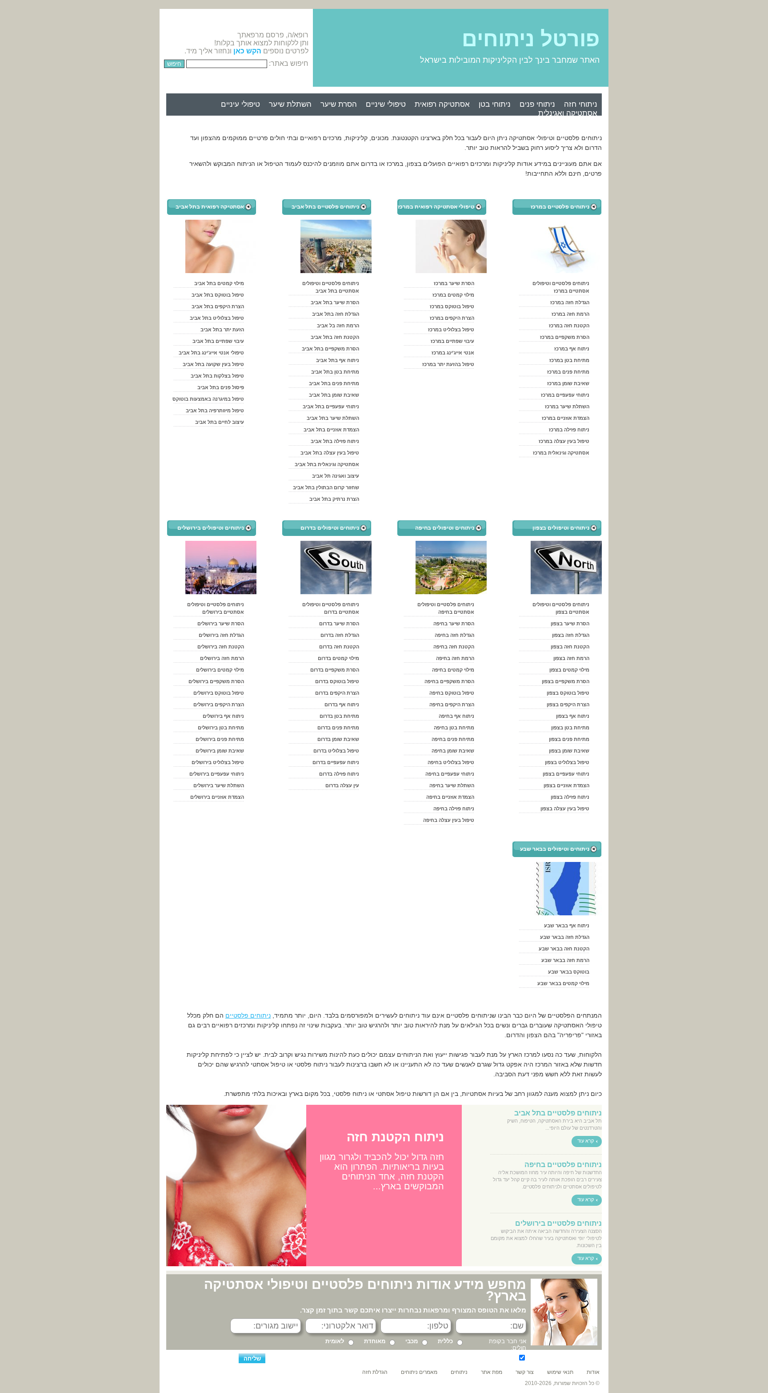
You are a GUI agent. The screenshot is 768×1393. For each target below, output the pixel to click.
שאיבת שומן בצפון (569, 750)
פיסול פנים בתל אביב (220, 387)
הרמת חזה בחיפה (455, 658)
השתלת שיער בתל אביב (333, 418)
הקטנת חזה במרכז (569, 325)
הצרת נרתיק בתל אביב (334, 499)
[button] (174, 1186)
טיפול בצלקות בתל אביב (217, 375)
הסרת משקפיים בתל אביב (330, 348)
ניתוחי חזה (580, 104)
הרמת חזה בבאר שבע (565, 960)
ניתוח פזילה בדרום (339, 774)
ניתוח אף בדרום (341, 704)
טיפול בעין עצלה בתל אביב (329, 452)
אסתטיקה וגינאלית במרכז (561, 452)
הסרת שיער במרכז (454, 283)
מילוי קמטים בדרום (338, 658)
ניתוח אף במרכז (571, 348)
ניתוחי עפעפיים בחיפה (449, 774)
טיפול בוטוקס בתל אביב (218, 295)
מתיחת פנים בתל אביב (334, 383)
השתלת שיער (290, 104)
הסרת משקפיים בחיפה (449, 681)
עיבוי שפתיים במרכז (452, 341)
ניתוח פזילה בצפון (570, 797)
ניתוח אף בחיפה (456, 716)
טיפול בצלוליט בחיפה (451, 762)
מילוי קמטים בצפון (569, 669)
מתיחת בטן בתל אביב (335, 371)
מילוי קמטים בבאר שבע (563, 983)
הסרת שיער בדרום (339, 623)
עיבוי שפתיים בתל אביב (218, 341)
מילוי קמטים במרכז (453, 295)
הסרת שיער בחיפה (453, 623)
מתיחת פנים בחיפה (453, 739)
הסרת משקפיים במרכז (564, 337)
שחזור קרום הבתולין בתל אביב (326, 487)
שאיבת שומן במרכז (568, 383)
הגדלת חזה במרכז (569, 302)
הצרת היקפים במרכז (452, 318)
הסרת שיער (338, 104)
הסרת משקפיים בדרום (334, 669)
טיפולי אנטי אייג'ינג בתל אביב (211, 352)
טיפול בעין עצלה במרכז (564, 441)
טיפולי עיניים (240, 104)
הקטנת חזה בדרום (339, 646)
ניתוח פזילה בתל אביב (335, 441)
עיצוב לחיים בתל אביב (219, 422)
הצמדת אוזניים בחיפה (450, 797)
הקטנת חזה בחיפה (453, 646)
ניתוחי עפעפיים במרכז (565, 395)
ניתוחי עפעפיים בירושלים (216, 774)
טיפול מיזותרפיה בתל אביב (215, 410)
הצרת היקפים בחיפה (451, 704)
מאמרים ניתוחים (419, 1372)
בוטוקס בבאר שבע (568, 971)
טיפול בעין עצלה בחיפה (448, 820)
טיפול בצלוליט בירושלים (218, 762)
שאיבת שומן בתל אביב (334, 395)
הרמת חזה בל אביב (338, 325)
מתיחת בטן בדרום (339, 716)
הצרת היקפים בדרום (337, 693)
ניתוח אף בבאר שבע (566, 925)
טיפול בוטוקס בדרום (337, 681)
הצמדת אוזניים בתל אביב (331, 429)
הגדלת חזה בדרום (339, 635)
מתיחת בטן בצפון (570, 727)
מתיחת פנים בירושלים (220, 739)
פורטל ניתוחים (531, 39)
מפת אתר (491, 1372)
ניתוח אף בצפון (572, 716)
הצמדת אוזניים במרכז (565, 418)
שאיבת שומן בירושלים (220, 750)
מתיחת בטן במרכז (569, 360)
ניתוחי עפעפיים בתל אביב (331, 406)
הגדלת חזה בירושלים (221, 635)
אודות (593, 1372)
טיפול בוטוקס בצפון (568, 693)
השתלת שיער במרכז (567, 406)
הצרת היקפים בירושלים (218, 704)
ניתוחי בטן (495, 104)
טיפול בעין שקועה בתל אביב (213, 364)
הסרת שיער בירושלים (220, 623)
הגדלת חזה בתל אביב (335, 314)
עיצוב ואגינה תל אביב (335, 476)
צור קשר (525, 1372)
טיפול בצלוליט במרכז (451, 329)
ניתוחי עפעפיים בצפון (566, 774)
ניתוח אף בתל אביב (337, 360)
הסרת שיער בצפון (570, 623)
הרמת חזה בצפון (571, 658)
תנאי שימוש (560, 1372)
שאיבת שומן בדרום (338, 739)
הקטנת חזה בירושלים (220, 646)
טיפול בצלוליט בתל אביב (217, 318)
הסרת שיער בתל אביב (335, 302)
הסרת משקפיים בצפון (565, 681)
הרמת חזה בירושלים (222, 658)
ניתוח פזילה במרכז (569, 429)
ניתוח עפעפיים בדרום (335, 762)
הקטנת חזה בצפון (570, 646)
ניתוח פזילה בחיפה (453, 808)
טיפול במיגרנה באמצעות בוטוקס (208, 399)
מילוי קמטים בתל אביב (219, 283)
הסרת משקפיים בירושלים (216, 681)
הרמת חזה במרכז (570, 314)
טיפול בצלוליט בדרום (336, 750)
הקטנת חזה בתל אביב (335, 337)
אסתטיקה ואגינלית (567, 113)
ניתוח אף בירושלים (223, 716)
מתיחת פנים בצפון (569, 739)
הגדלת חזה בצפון (570, 635)
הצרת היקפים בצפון (568, 704)
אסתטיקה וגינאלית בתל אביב (327, 464)
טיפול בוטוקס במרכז (452, 306)
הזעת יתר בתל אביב (222, 329)
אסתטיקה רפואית (442, 104)
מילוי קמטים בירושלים (220, 669)
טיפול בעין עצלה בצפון (564, 808)
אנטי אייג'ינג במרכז (453, 352)
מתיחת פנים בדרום (338, 727)
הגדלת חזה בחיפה (454, 635)
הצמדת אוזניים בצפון (566, 785)
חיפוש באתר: (288, 63)
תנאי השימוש (403, 1357)
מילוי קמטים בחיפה (453, 669)
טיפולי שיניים (386, 104)
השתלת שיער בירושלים (218, 785)
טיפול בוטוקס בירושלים (218, 693)
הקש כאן (247, 51)
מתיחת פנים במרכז (568, 371)
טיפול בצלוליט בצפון (567, 762)
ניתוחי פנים (537, 104)
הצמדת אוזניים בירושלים (217, 797)
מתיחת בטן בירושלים (221, 727)
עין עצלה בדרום (342, 785)
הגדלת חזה (375, 1372)
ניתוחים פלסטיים (248, 1015)
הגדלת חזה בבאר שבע (564, 937)
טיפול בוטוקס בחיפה (451, 693)
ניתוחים (459, 1372)
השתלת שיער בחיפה (451, 785)
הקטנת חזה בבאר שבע (564, 948)
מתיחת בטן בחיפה (454, 727)
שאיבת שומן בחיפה (453, 750)
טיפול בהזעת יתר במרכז (448, 364)
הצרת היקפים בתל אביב (218, 306)
